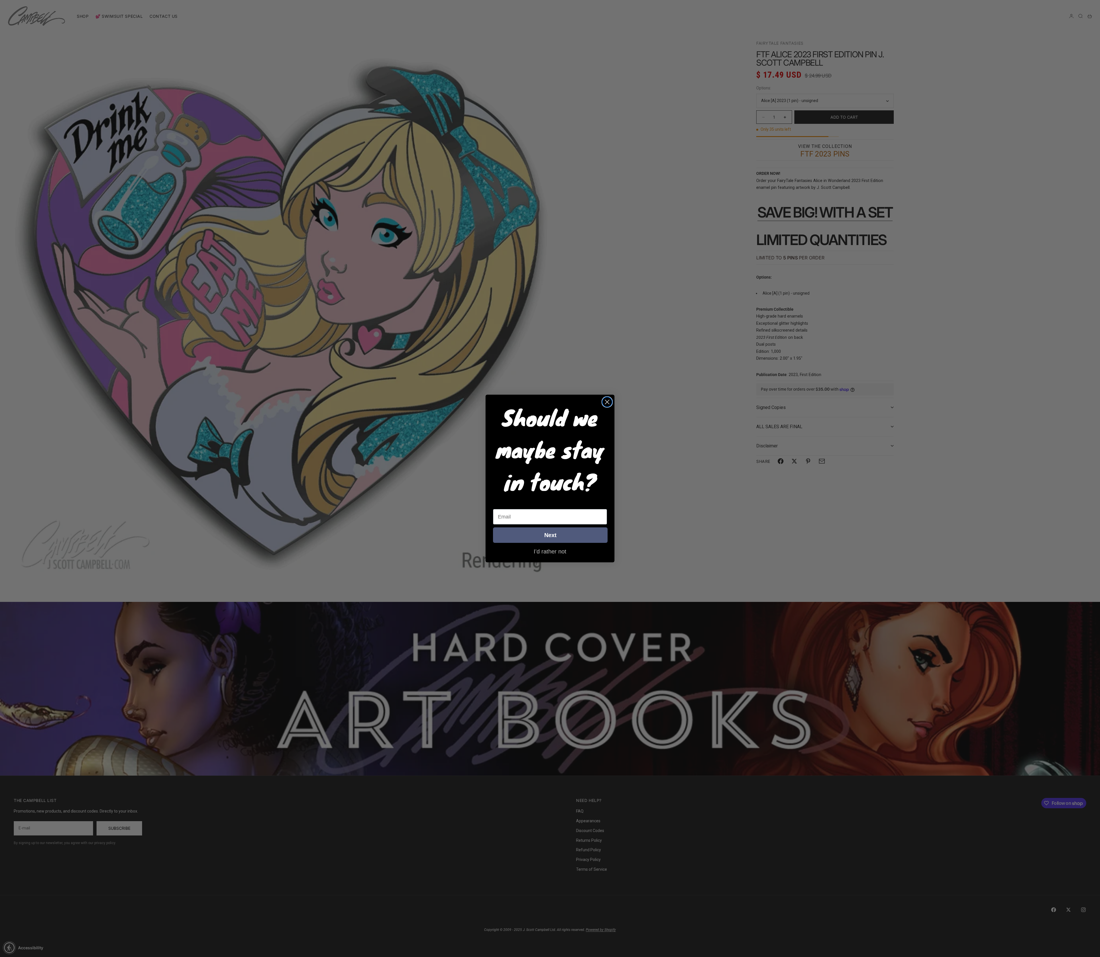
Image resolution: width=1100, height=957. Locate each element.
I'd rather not (550, 551)
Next (550, 535)
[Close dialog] (607, 402)
